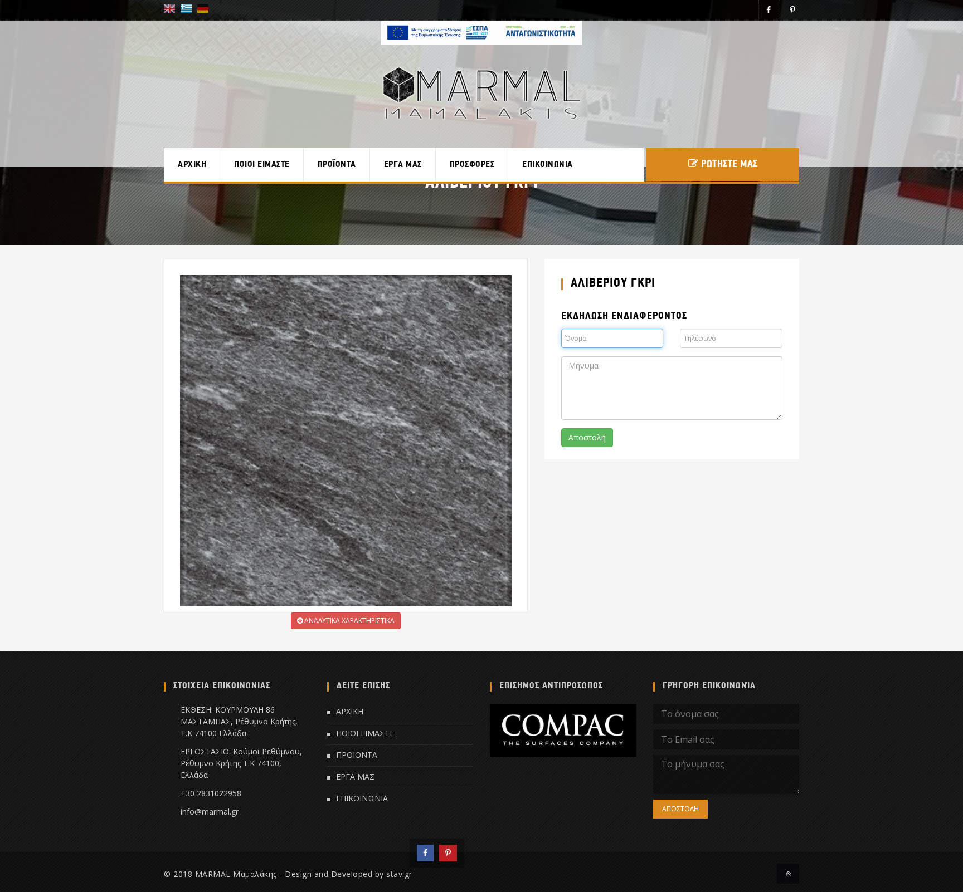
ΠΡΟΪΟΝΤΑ (337, 164)
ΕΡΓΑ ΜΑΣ (403, 164)
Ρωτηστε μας (729, 164)
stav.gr (399, 874)
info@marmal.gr (210, 811)
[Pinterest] (448, 853)
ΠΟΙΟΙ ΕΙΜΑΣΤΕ (262, 164)
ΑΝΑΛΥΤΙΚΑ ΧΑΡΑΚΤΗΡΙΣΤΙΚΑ (349, 620)
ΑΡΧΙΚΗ (192, 164)
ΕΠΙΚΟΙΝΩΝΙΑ (547, 164)
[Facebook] (425, 853)
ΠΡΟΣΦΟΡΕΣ (472, 164)
